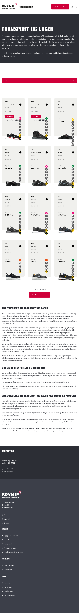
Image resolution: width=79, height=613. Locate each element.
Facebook (6, 519)
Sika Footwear (9, 314)
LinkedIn (6, 523)
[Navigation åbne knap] (76, 7)
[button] (26, 6)
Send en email (8, 471)
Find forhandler (60, 7)
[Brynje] (9, 6)
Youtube (6, 515)
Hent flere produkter (39, 295)
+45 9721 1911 (8, 469)
